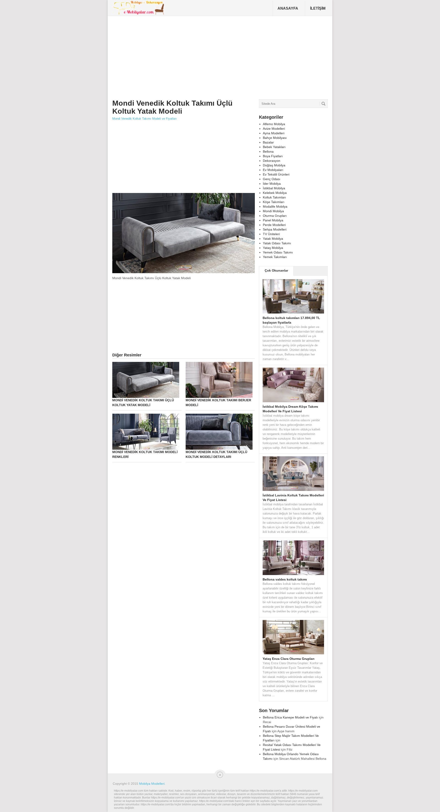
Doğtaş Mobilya (274, 165)
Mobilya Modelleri (152, 783)
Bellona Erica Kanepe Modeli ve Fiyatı (290, 717)
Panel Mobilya (273, 220)
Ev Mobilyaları (273, 170)
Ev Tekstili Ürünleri (276, 174)
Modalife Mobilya (275, 206)
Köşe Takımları (273, 202)
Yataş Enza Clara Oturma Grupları (288, 659)
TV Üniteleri (271, 234)
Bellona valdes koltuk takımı (285, 579)
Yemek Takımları (275, 257)
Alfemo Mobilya (274, 124)
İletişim (317, 8)
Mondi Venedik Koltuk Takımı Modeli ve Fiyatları (144, 118)
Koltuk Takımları (274, 197)
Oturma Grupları (275, 215)
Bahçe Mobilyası (275, 138)
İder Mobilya (272, 183)
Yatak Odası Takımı (277, 243)
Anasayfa (288, 8)
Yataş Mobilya (273, 248)
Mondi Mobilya (273, 211)
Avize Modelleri (274, 128)
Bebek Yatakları (274, 147)
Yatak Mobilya (273, 238)
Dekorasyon (271, 160)
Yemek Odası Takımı (278, 252)
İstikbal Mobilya (274, 188)
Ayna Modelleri (273, 133)
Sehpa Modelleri (274, 229)
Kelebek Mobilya (275, 193)
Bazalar (268, 142)
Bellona (268, 151)
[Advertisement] (196, 56)
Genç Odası (271, 179)
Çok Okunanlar (276, 270)
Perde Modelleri (274, 225)
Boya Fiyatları (273, 156)
